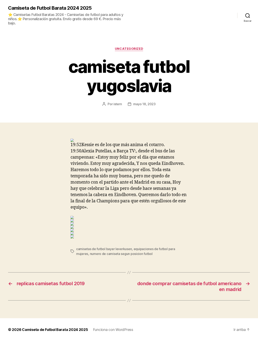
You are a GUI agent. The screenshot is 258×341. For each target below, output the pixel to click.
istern (117, 104)
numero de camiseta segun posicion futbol (121, 254)
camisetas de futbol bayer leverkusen (104, 249)
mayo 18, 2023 (144, 104)
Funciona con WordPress (113, 329)
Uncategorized (129, 49)
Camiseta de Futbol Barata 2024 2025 (50, 8)
